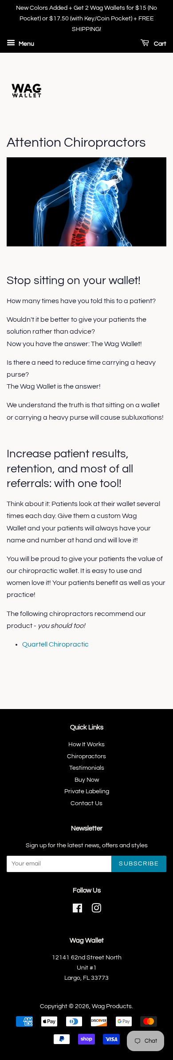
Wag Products (112, 1006)
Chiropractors (86, 756)
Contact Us (86, 803)
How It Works (86, 744)
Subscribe (139, 864)
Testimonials (86, 768)
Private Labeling (86, 791)
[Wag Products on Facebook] (77, 910)
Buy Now (87, 780)
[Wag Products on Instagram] (96, 910)
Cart (159, 44)
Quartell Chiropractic (55, 644)
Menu (25, 44)
